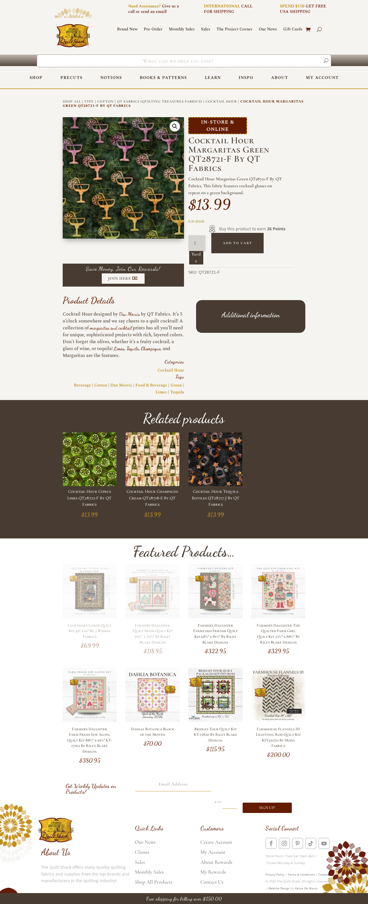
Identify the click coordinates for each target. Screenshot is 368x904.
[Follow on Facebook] (271, 843)
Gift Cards (292, 29)
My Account (322, 78)
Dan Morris (129, 314)
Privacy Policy (275, 874)
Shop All (72, 101)
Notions (111, 78)
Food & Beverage (151, 385)
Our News (268, 29)
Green (176, 385)
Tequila (132, 348)
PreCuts (71, 78)
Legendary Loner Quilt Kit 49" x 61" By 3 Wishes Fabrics (89, 631)
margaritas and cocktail (111, 328)
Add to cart (237, 243)
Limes (119, 348)
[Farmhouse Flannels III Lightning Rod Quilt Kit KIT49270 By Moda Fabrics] (278, 720)
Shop (36, 78)
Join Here (119, 278)
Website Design (279, 888)
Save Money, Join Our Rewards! (123, 268)
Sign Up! (267, 807)
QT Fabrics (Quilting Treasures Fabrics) (159, 101)
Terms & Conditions (301, 874)
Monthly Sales (182, 29)
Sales (205, 29)
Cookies (323, 874)
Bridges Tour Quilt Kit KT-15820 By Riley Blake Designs (215, 735)
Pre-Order (153, 29)
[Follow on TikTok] (310, 843)
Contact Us (211, 882)
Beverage (82, 385)
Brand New (127, 29)
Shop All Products (153, 882)
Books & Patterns (163, 78)
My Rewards (213, 872)
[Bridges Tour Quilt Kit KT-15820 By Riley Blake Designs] (215, 720)
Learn (213, 78)
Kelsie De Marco (306, 888)
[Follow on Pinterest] (297, 843)
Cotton (105, 101)
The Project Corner (234, 29)
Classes (142, 852)
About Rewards (216, 862)
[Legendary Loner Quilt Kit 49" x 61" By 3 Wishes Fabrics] (90, 616)
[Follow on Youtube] (324, 843)
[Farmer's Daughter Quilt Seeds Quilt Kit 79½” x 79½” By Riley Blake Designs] (152, 616)
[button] (175, 126)
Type (89, 101)
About (279, 78)
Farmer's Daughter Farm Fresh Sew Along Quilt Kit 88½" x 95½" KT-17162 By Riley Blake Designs (89, 740)
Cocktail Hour (221, 101)
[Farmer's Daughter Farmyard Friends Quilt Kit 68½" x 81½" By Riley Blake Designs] (215, 616)
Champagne (150, 348)
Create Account (216, 842)
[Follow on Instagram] (284, 843)
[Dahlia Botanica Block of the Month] (152, 720)
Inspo (246, 78)
